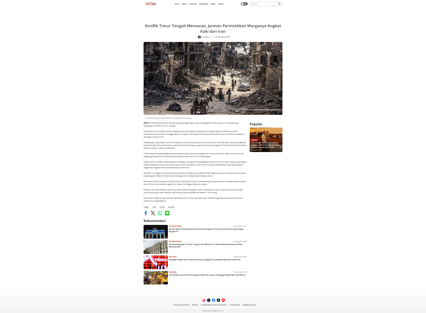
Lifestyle (193, 4)
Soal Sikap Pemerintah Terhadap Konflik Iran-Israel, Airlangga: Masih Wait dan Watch (207, 275)
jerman (171, 207)
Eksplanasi (203, 4)
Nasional (173, 257)
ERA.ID (210, 311)
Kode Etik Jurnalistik (181, 305)
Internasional (175, 226)
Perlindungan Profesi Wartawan (214, 305)
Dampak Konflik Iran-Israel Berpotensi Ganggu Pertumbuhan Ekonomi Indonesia (204, 259)
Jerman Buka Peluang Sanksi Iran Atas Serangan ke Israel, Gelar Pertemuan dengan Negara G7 (206, 230)
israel (162, 207)
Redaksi (195, 305)
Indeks (221, 4)
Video (213, 4)
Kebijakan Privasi (249, 305)
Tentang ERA (234, 305)
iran (154, 207)
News (184, 4)
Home (177, 4)
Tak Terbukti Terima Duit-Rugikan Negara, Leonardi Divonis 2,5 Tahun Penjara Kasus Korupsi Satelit (265, 145)
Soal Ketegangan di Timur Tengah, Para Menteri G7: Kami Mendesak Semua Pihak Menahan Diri (205, 245)
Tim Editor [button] (205, 37)
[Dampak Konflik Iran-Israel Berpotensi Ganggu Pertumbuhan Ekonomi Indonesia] (156, 262)
